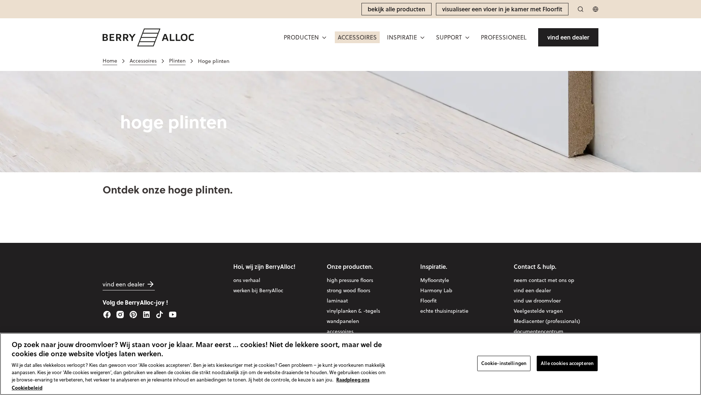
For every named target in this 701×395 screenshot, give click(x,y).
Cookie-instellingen (503, 363)
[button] (305, 37)
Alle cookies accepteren (567, 363)
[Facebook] (107, 314)
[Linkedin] (146, 314)
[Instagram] (120, 314)
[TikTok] (159, 314)
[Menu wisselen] (324, 37)
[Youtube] (172, 314)
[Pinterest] (133, 314)
